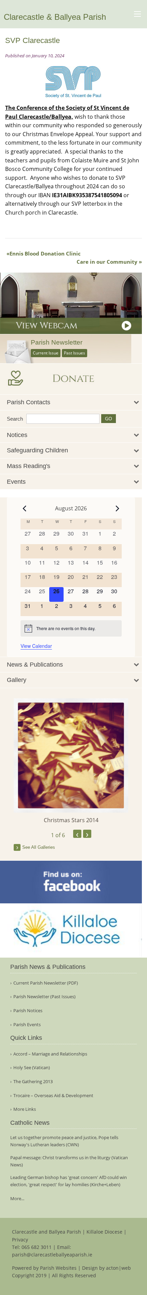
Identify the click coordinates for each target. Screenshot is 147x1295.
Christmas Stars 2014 (71, 820)
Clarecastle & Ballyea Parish (55, 16)
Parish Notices (27, 1010)
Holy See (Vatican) (31, 1067)
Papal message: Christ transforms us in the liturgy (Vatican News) (69, 1161)
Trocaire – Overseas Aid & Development (53, 1095)
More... (17, 1198)
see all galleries (38, 847)
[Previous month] (25, 508)
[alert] (71, 628)
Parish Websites (58, 1268)
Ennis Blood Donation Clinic (45, 253)
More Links (24, 1109)
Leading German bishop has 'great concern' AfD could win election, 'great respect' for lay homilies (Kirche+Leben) (68, 1181)
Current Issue (45, 353)
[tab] (71, 402)
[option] (71, 761)
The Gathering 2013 (33, 1081)
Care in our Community (107, 261)
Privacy (20, 1239)
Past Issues (74, 353)
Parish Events (27, 1024)
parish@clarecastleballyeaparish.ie (52, 1254)
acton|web (118, 1268)
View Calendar (36, 645)
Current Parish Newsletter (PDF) (45, 983)
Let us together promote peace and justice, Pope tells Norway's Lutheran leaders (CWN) (64, 1141)
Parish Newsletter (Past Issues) (44, 996)
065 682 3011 (37, 1247)
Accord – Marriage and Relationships (50, 1054)
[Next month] (117, 508)
